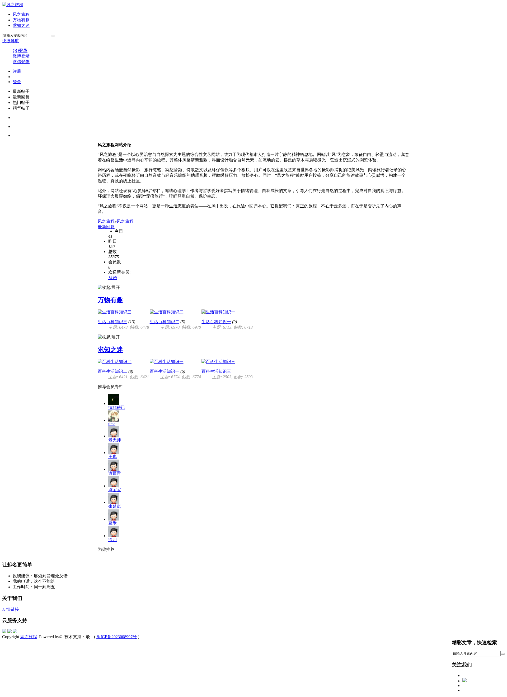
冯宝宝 (114, 490)
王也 (112, 456)
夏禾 (112, 523)
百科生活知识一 (164, 371)
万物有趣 (21, 20)
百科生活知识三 (216, 371)
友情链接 (10, 609)
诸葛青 (114, 473)
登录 (17, 81)
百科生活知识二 (112, 371)
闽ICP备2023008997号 (116, 636)
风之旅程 (21, 14)
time (111, 424)
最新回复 (106, 227)
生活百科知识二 (164, 321)
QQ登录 (20, 50)
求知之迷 (21, 25)
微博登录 (21, 56)
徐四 (112, 277)
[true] (53, 35)
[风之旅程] (12, 4)
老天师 (114, 440)
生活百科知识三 (112, 321)
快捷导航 (10, 41)
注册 (17, 71)
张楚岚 (114, 506)
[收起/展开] (109, 287)
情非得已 (116, 407)
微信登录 (21, 61)
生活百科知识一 (216, 321)
